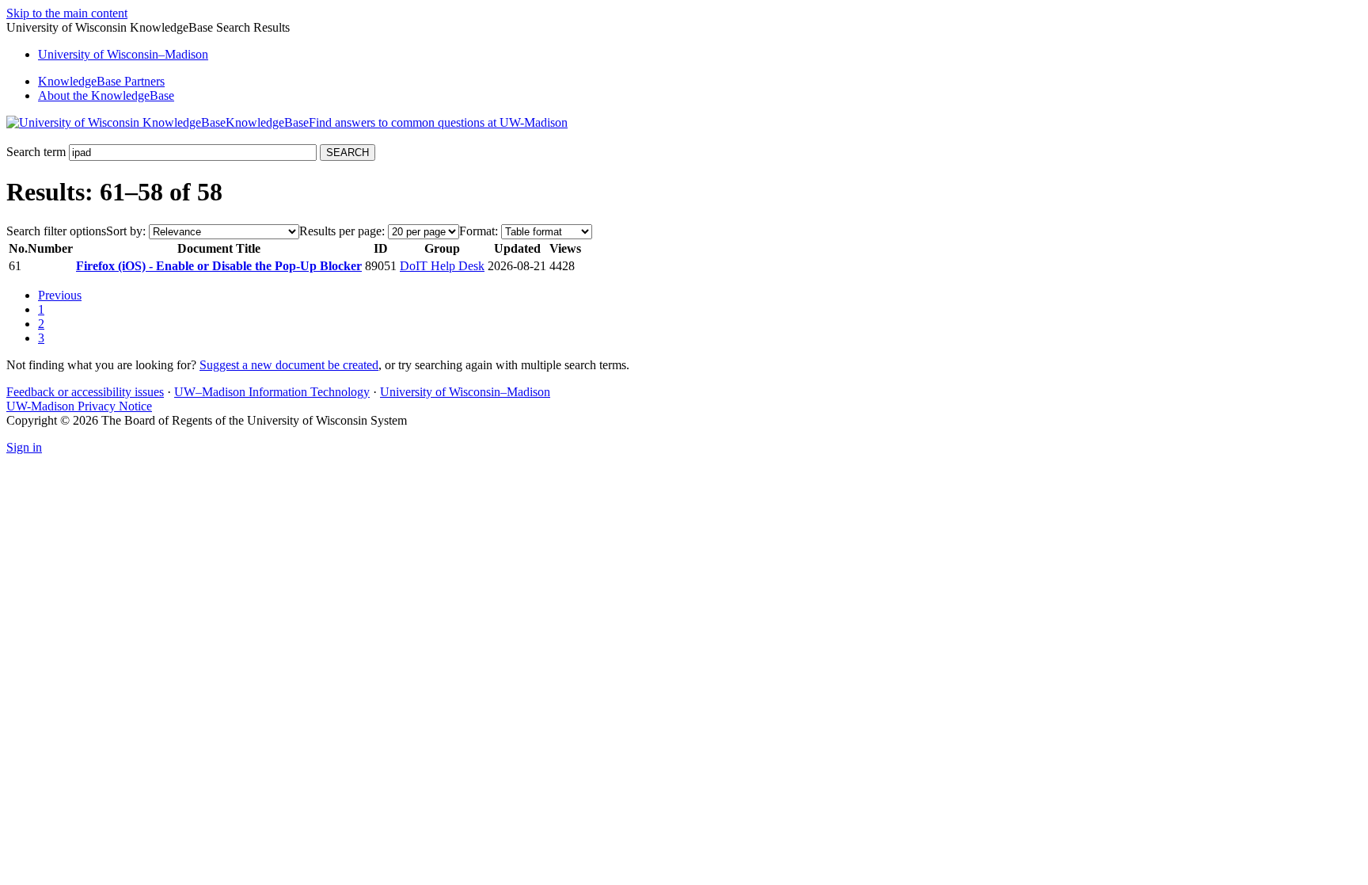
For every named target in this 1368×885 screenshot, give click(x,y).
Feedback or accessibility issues (85, 392)
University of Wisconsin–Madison (465, 392)
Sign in (24, 447)
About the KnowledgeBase (106, 95)
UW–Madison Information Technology (272, 392)
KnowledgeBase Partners (101, 81)
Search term (36, 151)
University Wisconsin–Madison (123, 54)
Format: (478, 231)
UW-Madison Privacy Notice (79, 406)
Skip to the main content (66, 13)
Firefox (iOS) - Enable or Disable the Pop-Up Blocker (219, 266)
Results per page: (342, 231)
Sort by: (126, 231)
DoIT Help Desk (442, 266)
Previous (60, 295)
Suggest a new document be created (289, 365)
